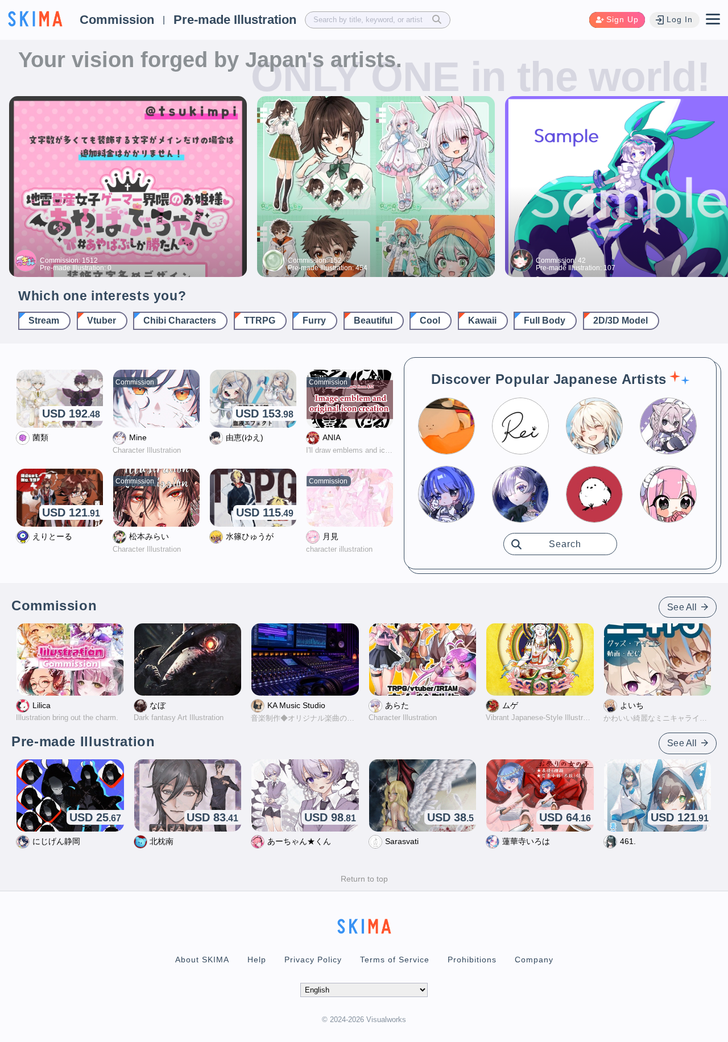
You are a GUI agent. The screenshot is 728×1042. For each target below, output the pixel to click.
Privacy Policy (313, 959)
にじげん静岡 (56, 841)
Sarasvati (402, 841)
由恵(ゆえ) (244, 437)
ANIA (331, 437)
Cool (430, 320)
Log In (680, 19)
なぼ (158, 705)
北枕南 (161, 841)
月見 (330, 536)
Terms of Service (394, 959)
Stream (43, 320)
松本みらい (149, 536)
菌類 (40, 437)
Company (534, 959)
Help (256, 959)
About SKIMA (202, 959)
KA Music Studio (296, 705)
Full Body (544, 320)
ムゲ (510, 705)
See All (683, 607)
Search (565, 544)
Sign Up (622, 19)
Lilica (41, 705)
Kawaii (482, 320)
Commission (117, 20)
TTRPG (259, 320)
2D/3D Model (620, 320)
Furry (314, 320)
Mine (138, 437)
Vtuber (101, 320)
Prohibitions (472, 959)
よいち (632, 705)
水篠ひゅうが (250, 536)
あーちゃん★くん (299, 841)
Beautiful (373, 320)
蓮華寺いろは (526, 841)
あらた (397, 705)
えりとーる (52, 536)
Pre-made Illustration (234, 20)
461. (628, 841)
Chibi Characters (179, 320)
